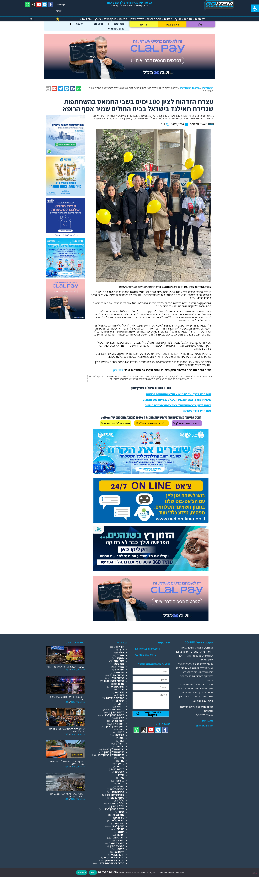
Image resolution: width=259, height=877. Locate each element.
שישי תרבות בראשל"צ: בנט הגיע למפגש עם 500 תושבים (177, 400)
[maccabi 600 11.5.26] (65, 236)
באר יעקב (119, 23)
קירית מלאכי (117, 820)
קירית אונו (118, 817)
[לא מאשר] (254, 872)
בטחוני (120, 669)
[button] (255, 8)
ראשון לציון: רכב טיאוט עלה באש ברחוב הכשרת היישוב (178, 405)
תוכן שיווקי (110, 19)
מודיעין (120, 766)
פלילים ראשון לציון (114, 809)
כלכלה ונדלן (137, 19)
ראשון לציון (172, 24)
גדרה (121, 689)
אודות (59, 11)
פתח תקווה (118, 814)
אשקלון (120, 658)
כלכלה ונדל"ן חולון (114, 752)
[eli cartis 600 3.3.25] (65, 318)
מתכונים (119, 772)
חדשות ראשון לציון (114, 715)
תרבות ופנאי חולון (114, 860)
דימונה (120, 695)
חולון (201, 24)
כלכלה (120, 746)
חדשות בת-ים (117, 709)
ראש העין (119, 823)
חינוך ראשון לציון (115, 726)
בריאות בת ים (117, 675)
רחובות (79, 23)
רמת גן (120, 834)
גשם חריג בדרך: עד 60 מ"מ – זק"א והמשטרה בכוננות (178, 394)
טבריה (121, 732)
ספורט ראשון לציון (114, 794)
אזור (121, 649)
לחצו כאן (118, 370)
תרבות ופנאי (154, 19)
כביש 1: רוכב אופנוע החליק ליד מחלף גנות (66, 666)
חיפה (121, 729)
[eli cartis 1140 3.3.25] (129, 78)
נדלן (122, 777)
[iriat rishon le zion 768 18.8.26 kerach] (150, 473)
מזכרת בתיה (117, 769)
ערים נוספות (117, 28)
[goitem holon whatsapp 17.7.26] (65, 153)
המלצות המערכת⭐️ (67, 19)
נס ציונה (98, 23)
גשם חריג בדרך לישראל (197, 411)
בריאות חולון (117, 678)
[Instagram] (33, 4)
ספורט (120, 786)
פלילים (168, 19)
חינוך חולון (118, 723)
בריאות (123, 19)
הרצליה (120, 700)
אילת (121, 652)
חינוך (178, 19)
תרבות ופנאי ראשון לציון (111, 863)
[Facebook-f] (50, 4)
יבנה (121, 738)
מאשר (92, 872)
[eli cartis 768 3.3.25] (150, 620)
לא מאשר (82, 872)
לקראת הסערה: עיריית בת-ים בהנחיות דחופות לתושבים (67, 795)
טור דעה (87, 19)
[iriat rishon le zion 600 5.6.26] (65, 195)
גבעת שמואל (117, 686)
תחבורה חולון (117, 846)
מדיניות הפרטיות (107, 872)
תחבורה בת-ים (116, 843)
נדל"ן (121, 775)
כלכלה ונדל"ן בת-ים (113, 749)
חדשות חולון (117, 712)
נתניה (121, 783)
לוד (122, 760)
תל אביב (119, 851)
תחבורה (120, 840)
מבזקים (120, 763)
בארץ (98, 19)
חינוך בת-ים (118, 720)
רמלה (121, 832)
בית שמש (119, 672)
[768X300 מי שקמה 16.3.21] (150, 521)
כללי (121, 757)
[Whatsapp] (27, 4)
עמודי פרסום (117, 797)
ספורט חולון (118, 792)
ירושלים (120, 743)
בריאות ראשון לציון (190, 87)
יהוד (122, 740)
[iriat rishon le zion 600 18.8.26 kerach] (65, 276)
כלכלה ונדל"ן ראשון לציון (111, 755)
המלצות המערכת (115, 698)
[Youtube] (39, 4)
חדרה (121, 703)
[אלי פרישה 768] (150, 570)
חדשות (188, 19)
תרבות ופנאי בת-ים (114, 857)
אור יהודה (119, 646)
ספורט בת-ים (117, 789)
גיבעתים (119, 692)
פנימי (121, 812)
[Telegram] (44, 4)
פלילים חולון (117, 806)
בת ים (143, 24)
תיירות (120, 849)
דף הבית (60, 4)
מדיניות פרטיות (204, 725)
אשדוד (120, 655)
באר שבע (119, 663)
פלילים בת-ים (117, 803)
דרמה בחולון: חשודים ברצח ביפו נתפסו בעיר (67, 698)
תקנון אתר (207, 720)
